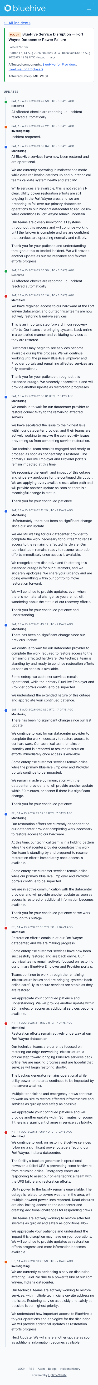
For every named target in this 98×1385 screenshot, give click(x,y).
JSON (21, 1368)
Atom (41, 1368)
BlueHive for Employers (26, 69)
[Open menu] (89, 8)
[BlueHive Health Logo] (25, 8)
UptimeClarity (57, 1375)
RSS (31, 1368)
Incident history (70, 1368)
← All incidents (17, 22)
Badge (52, 1368)
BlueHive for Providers (59, 64)
